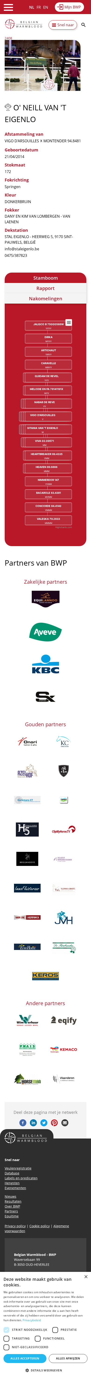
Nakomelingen (45, 298)
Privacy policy (15, 1226)
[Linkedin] (33, 1124)
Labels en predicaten (21, 1178)
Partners (11, 1211)
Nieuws (10, 1196)
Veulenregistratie (18, 1168)
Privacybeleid (32, 1320)
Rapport (45, 288)
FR (39, 7)
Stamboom (45, 278)
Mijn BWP (72, 7)
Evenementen (15, 1188)
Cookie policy (39, 1226)
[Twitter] (43, 1124)
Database (12, 1173)
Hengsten (12, 1183)
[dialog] (45, 1325)
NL (31, 7)
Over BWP (12, 1206)
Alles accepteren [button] (24, 1358)
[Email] (64, 1124)
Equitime (12, 1216)
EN (45, 7)
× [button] (86, 1277)
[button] (46, 1370)
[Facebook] (22, 1124)
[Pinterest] (54, 1124)
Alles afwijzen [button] (68, 1358)
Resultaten (13, 1201)
